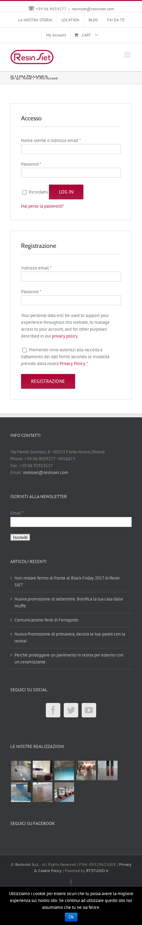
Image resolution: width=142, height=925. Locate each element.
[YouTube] (89, 710)
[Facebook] (53, 710)
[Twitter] (71, 710)
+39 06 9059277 (51, 8)
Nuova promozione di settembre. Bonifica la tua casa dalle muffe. (68, 602)
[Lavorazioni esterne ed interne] (64, 792)
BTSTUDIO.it (97, 870)
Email (17, 513)
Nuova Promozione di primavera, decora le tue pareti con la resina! (69, 637)
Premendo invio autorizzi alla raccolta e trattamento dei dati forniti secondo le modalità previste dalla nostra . (65, 356)
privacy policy (64, 336)
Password (31, 164)
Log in (66, 192)
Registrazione (48, 381)
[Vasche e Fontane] (20, 792)
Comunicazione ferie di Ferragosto (46, 620)
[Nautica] (20, 770)
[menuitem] (35, 19)
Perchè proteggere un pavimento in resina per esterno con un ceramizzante (68, 658)
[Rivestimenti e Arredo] (42, 770)
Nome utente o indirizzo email (51, 140)
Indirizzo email (36, 268)
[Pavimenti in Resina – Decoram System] (85, 770)
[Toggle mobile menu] (128, 54)
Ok (71, 917)
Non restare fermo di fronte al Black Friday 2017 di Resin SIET (67, 581)
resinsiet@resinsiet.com (93, 8)
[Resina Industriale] (107, 770)
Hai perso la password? (42, 206)
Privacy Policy (72, 363)
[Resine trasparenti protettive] (42, 792)
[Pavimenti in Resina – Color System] (64, 770)
